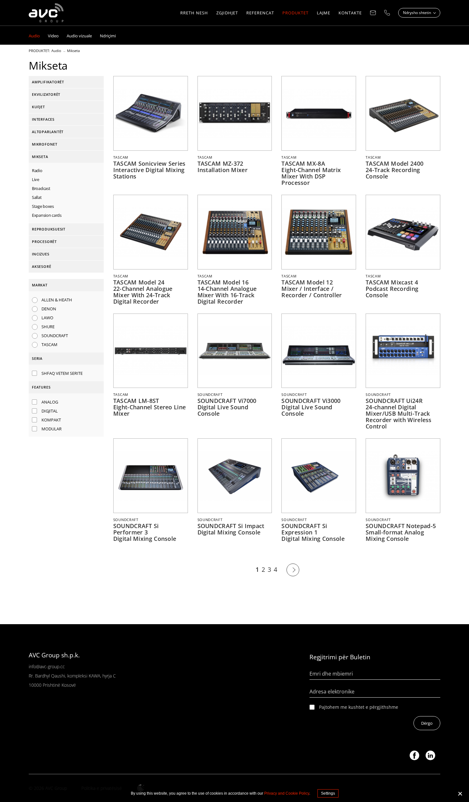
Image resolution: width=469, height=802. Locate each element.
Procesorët (44, 241)
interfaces (43, 119)
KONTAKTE (350, 13)
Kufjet (38, 106)
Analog (49, 402)
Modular (51, 428)
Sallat (36, 197)
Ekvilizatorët (46, 94)
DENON (48, 308)
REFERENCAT (260, 13)
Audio (56, 51)
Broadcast (41, 188)
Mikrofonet (44, 144)
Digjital (49, 410)
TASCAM (49, 344)
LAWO (47, 317)
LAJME (323, 13)
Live (35, 179)
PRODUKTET (295, 13)
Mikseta (73, 51)
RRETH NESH (194, 13)
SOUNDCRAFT (54, 335)
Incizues (40, 254)
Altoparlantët (47, 131)
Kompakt (51, 419)
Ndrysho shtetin (417, 12)
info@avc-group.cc (47, 666)
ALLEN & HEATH (56, 299)
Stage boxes (43, 206)
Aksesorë (41, 266)
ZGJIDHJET (227, 13)
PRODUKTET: (39, 51)
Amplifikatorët (48, 81)
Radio (37, 170)
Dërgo (427, 723)
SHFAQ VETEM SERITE (62, 373)
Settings (328, 793)
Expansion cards (47, 215)
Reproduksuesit (48, 229)
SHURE (48, 326)
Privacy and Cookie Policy (286, 793)
